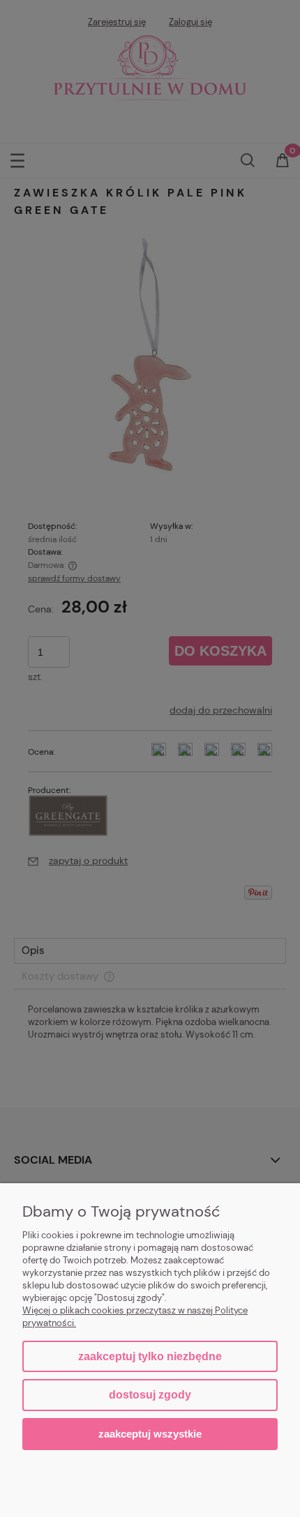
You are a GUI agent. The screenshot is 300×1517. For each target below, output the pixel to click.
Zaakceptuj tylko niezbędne (150, 1356)
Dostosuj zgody (150, 1395)
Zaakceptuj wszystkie (150, 1434)
